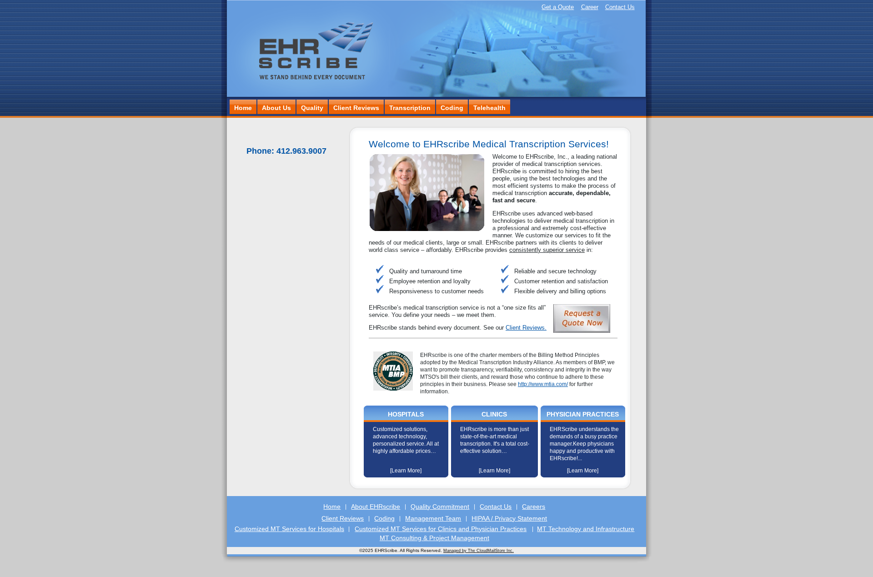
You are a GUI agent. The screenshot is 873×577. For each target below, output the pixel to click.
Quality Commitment (440, 506)
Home (243, 107)
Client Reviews (356, 107)
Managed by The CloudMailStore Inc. (478, 550)
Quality (312, 107)
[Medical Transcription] (307, 94)
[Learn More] (405, 470)
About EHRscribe (375, 506)
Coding (452, 107)
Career (589, 7)
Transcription (410, 107)
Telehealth (489, 107)
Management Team (433, 518)
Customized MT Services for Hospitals (289, 528)
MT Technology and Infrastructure (585, 528)
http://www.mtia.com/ (543, 384)
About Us (276, 107)
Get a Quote (558, 7)
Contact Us (620, 7)
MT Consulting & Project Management (434, 538)
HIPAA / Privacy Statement (509, 518)
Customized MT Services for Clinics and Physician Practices (441, 528)
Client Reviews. (526, 327)
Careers (533, 506)
